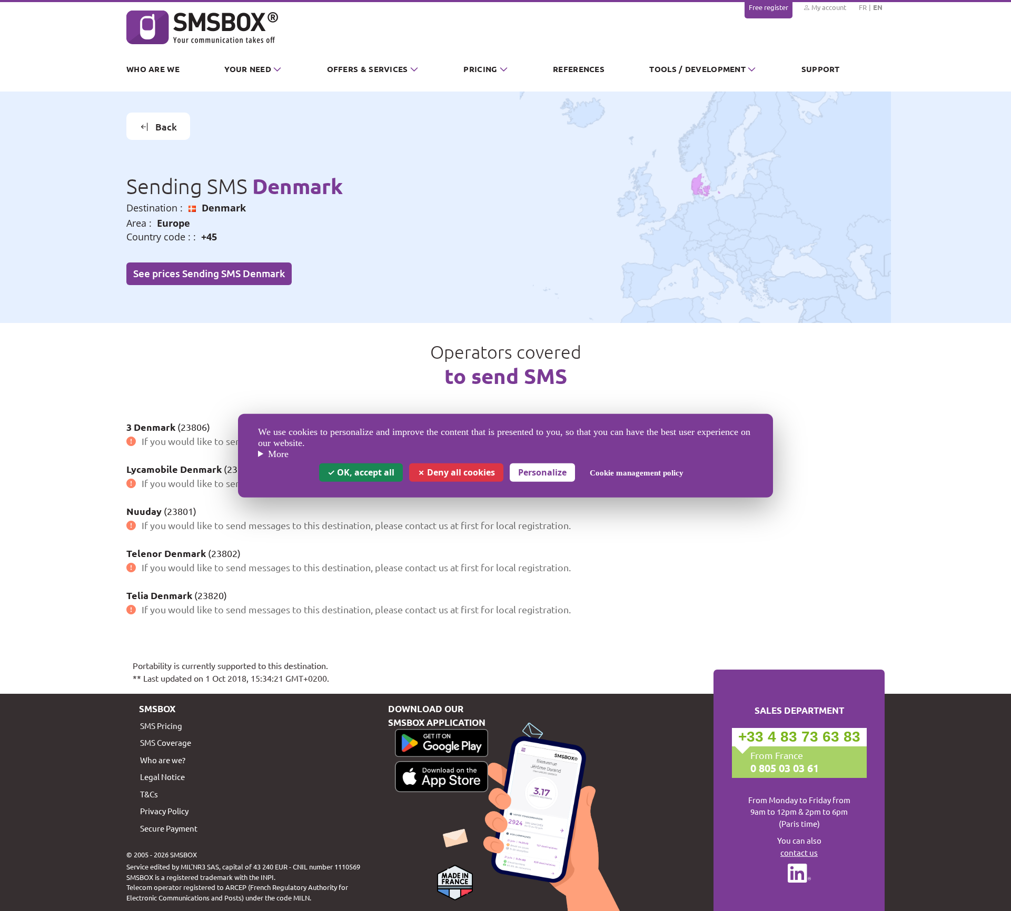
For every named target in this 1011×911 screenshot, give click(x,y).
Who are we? (162, 760)
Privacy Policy (164, 811)
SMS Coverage (165, 742)
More (278, 454)
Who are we (153, 69)
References (578, 69)
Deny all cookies (460, 472)
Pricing (480, 69)
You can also (799, 846)
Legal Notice (162, 777)
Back (166, 126)
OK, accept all (364, 472)
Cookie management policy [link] (636, 472)
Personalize (542, 472)
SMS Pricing (161, 726)
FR (863, 7)
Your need (247, 69)
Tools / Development (697, 69)
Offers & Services (367, 69)
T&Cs (149, 794)
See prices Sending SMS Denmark (209, 273)
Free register (768, 7)
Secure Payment (168, 828)
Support (820, 69)
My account (828, 7)
